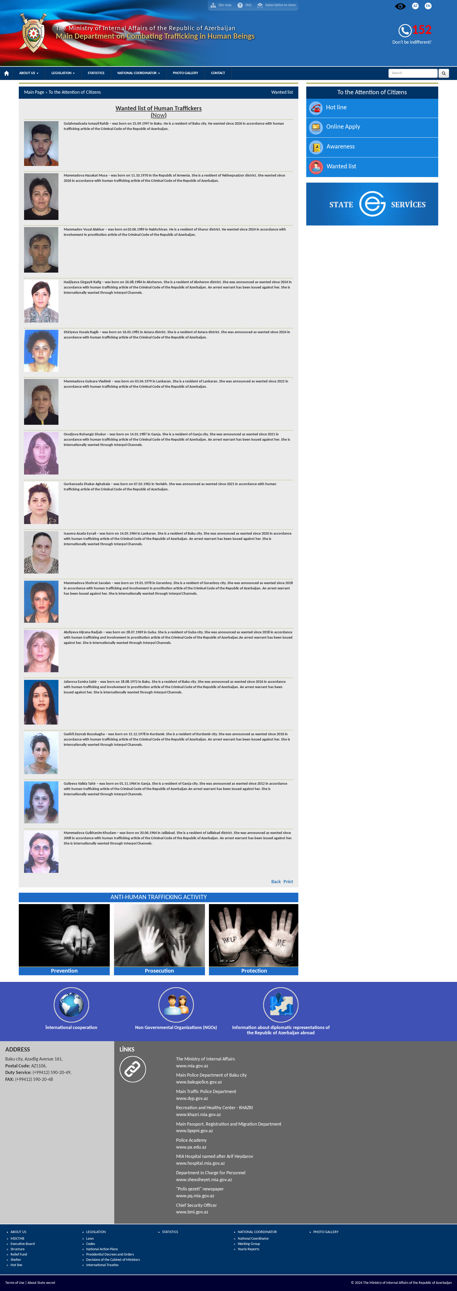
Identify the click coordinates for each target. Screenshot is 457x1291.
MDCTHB (17, 1239)
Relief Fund (19, 1255)
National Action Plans (102, 1249)
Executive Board (23, 1244)
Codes (90, 1244)
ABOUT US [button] (27, 73)
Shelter (16, 1260)
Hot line (16, 1265)
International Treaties (102, 1265)
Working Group (249, 1244)
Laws (90, 1239)
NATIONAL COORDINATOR (257, 1232)
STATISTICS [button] (96, 73)
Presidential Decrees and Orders (110, 1255)
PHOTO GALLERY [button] (185, 73)
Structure (18, 1249)
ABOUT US (18, 1232)
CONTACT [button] (218, 73)
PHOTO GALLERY (326, 1232)
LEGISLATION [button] (62, 73)
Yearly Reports (248, 1249)
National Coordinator (253, 1239)
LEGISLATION (96, 1232)
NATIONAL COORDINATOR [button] (137, 73)
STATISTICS (170, 1232)
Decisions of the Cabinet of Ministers (113, 1260)
